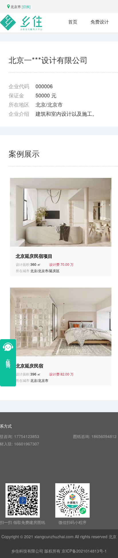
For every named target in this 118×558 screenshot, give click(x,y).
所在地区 (19, 104)
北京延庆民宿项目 (34, 256)
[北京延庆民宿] (61, 321)
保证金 (16, 95)
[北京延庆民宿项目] (61, 212)
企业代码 (19, 86)
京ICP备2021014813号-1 (84, 551)
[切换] (26, 6)
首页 (72, 21)
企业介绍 (19, 113)
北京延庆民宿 (29, 366)
